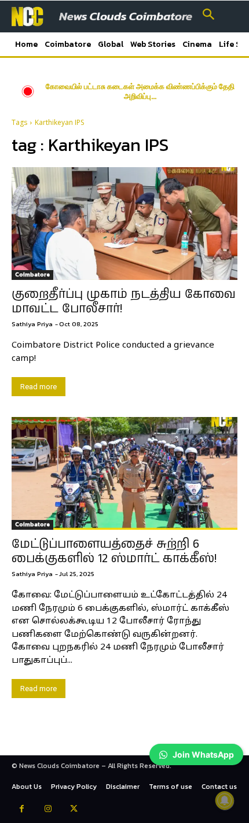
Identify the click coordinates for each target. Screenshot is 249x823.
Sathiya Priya (32, 324)
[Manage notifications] (224, 800)
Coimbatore (32, 274)
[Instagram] (48, 810)
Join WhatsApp (203, 754)
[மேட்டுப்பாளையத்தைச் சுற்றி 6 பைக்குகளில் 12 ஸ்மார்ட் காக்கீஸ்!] (124, 473)
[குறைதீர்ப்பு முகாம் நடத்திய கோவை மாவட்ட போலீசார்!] (124, 223)
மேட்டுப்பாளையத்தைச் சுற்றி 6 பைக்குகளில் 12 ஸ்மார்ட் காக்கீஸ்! (114, 551)
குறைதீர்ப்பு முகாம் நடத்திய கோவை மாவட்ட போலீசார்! (124, 302)
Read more (38, 386)
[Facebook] (22, 810)
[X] (74, 810)
